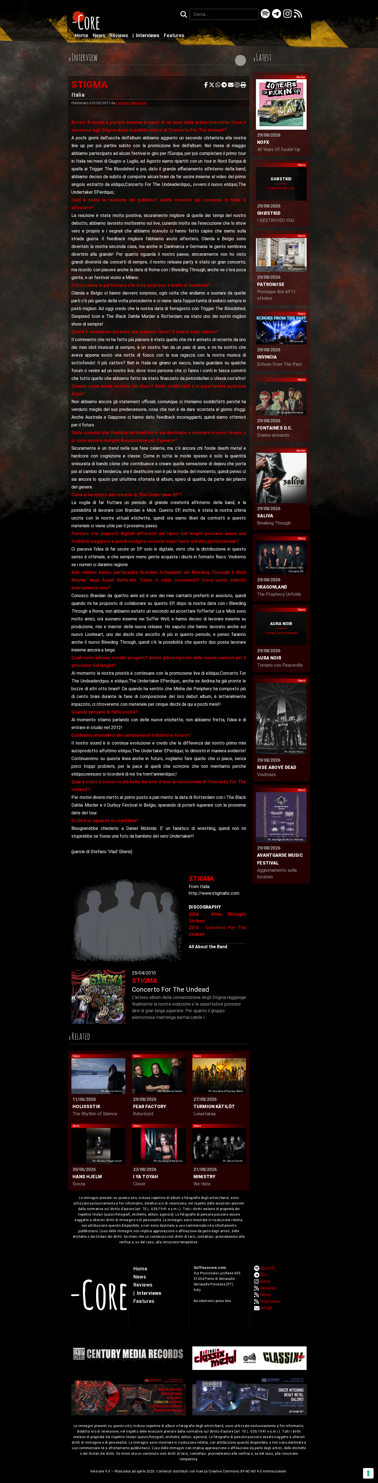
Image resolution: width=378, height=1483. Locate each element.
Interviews (146, 35)
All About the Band (208, 946)
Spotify (268, 1268)
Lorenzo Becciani (131, 103)
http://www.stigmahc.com (214, 893)
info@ (266, 1308)
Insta (265, 1281)
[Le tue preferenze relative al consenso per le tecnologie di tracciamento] (368, 1473)
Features (174, 35)
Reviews (119, 35)
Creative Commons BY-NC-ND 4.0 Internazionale (248, 1471)
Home (82, 35)
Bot (264, 1274)
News (99, 35)
